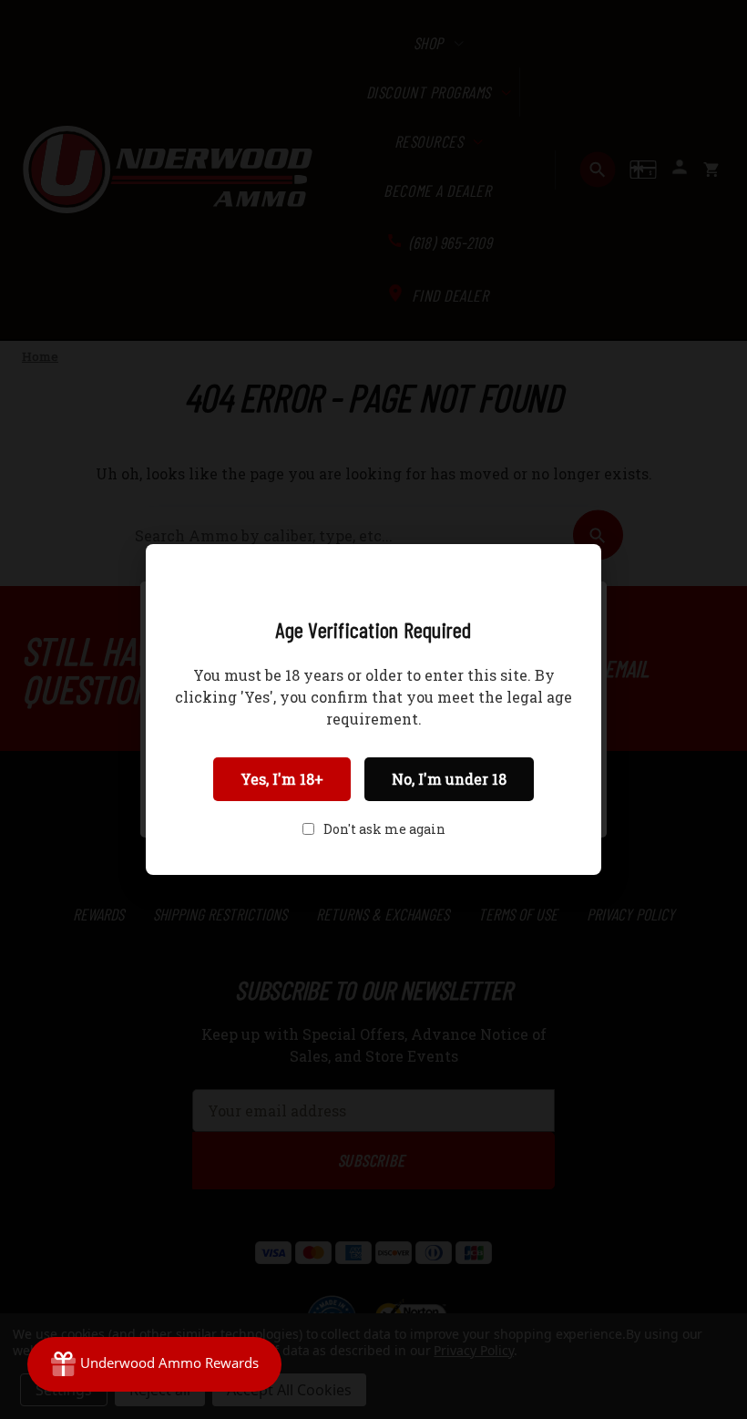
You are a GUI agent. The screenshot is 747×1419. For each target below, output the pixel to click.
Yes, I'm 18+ (281, 778)
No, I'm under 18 (449, 778)
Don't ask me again (384, 829)
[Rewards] (154, 1364)
